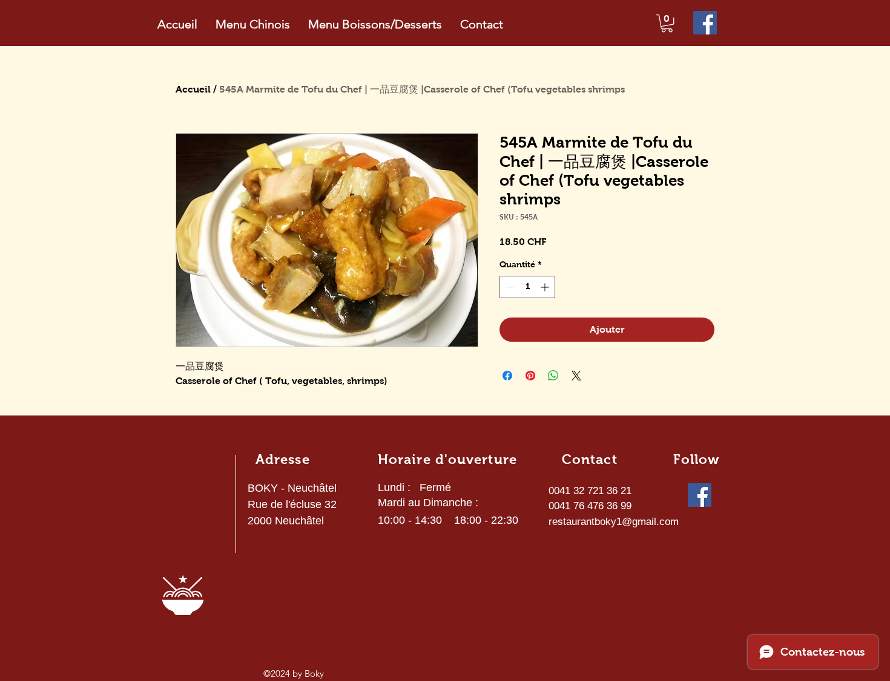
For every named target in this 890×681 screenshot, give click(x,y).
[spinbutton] (527, 287)
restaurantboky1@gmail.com (614, 521)
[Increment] (545, 287)
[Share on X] (576, 375)
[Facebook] (705, 22)
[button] (666, 23)
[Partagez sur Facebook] (507, 375)
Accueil (193, 89)
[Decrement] (508, 287)
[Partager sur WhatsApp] (553, 375)
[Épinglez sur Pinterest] (530, 375)
